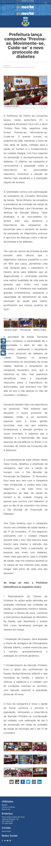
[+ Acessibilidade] (3, 353)
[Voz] (3, 347)
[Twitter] (5, 840)
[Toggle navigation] (45, 3)
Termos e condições (8, 807)
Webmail (4, 805)
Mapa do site (6, 809)
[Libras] (3, 341)
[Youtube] (7, 840)
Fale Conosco (6, 831)
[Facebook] (2, 840)
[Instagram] (10, 840)
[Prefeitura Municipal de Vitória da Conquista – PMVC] (25, 21)
